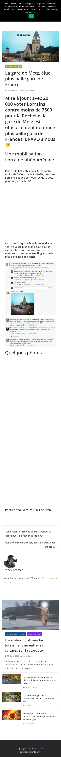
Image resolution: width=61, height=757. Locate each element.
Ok (31, 16)
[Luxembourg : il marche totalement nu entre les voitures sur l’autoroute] (30, 615)
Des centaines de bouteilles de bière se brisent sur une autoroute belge (39, 680)
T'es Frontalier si (34, 634)
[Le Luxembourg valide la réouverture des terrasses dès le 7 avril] (11, 700)
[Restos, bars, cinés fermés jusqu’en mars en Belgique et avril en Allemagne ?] (11, 718)
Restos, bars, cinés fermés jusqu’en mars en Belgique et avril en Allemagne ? (39, 716)
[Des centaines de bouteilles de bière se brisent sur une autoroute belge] (11, 682)
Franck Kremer (28, 90)
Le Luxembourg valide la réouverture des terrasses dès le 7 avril (39, 698)
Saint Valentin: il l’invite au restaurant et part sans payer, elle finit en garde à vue (29, 533)
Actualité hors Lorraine (15, 634)
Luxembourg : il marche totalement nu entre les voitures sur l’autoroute (24, 645)
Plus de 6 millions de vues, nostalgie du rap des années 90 (30, 544)
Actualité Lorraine (13, 66)
